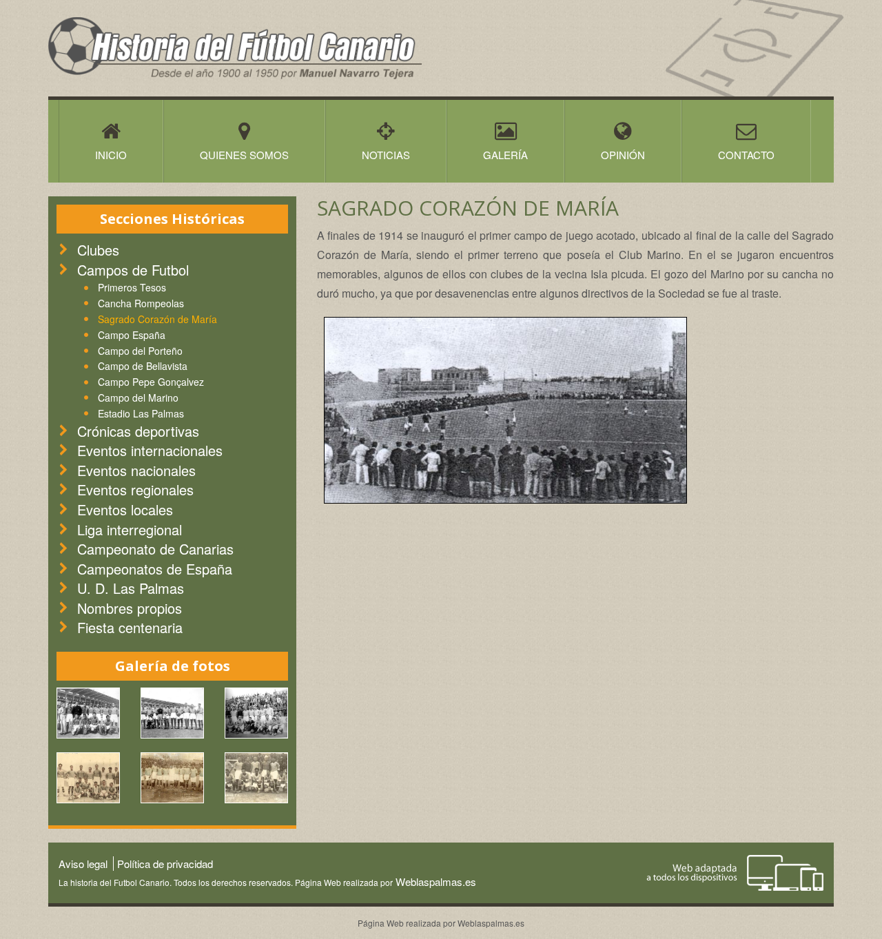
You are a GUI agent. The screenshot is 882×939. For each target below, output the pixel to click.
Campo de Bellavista (142, 366)
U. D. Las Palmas (130, 588)
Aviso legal (83, 863)
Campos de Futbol (133, 270)
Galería (505, 154)
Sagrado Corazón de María (157, 319)
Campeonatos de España (154, 569)
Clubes (98, 250)
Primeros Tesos (132, 287)
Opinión (623, 154)
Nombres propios (129, 608)
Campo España (131, 335)
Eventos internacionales (150, 450)
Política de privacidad (165, 863)
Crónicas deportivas (138, 431)
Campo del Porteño (140, 351)
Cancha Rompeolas (141, 303)
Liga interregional (129, 529)
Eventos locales (125, 509)
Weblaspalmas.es (434, 881)
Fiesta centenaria (130, 627)
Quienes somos (244, 154)
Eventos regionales (135, 489)
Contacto (746, 154)
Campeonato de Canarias (155, 549)
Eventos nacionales (136, 470)
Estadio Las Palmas (141, 413)
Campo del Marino (138, 397)
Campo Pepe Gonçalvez (151, 382)
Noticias (386, 154)
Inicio (111, 154)
